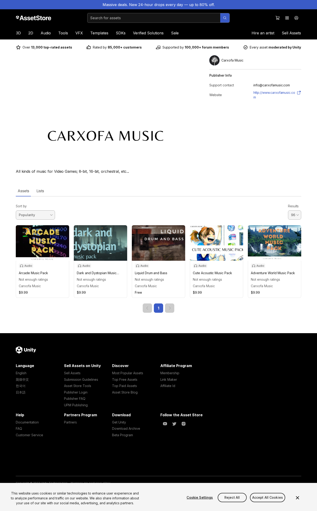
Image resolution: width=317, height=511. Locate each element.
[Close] (297, 498)
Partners (70, 422)
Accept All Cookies (267, 497)
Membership (169, 373)
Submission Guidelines (81, 379)
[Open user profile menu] (296, 18)
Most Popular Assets (127, 373)
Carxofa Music (30, 286)
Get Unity (119, 422)
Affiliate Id (167, 386)
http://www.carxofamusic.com (274, 95)
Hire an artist (263, 33)
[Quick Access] (287, 18)
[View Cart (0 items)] (277, 18)
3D (18, 33)
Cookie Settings (200, 497)
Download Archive (126, 428)
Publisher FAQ (74, 398)
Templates (99, 33)
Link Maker (168, 379)
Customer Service (29, 435)
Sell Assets (291, 33)
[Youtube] (165, 423)
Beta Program (122, 435)
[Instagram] (183, 423)
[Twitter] (174, 423)
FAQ (19, 428)
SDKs (121, 33)
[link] (147, 308)
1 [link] (158, 308)
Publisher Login (75, 392)
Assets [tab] (23, 191)
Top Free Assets (124, 379)
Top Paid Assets (124, 386)
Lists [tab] (40, 191)
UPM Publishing (76, 405)
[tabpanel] (158, 254)
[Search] (225, 18)
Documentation (27, 422)
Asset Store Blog (125, 392)
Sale (175, 33)
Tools (63, 33)
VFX (79, 33)
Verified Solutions (148, 33)
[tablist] (158, 190)
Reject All (232, 497)
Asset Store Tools (77, 386)
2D (30, 33)
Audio (46, 33)
